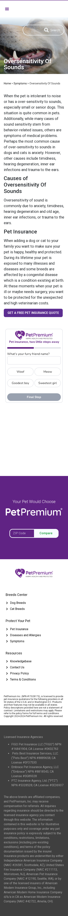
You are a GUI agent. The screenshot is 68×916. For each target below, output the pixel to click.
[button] (7, 9)
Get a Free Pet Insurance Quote (33, 313)
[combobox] (31, 30)
